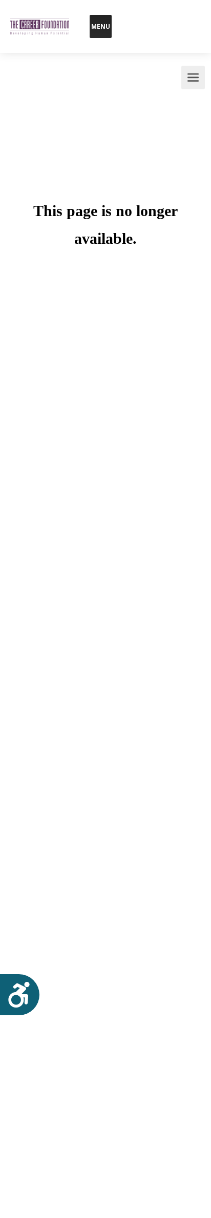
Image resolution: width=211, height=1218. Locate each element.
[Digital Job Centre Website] (39, 13)
